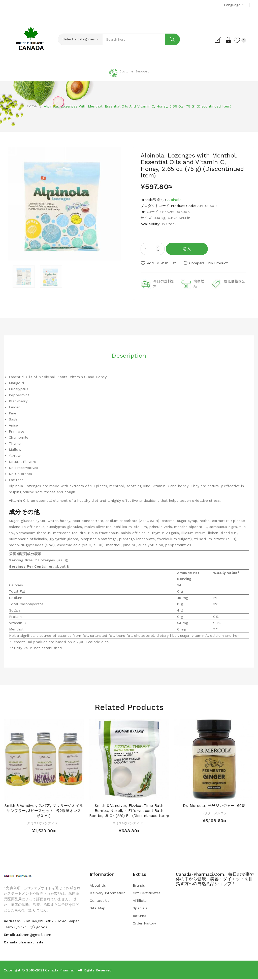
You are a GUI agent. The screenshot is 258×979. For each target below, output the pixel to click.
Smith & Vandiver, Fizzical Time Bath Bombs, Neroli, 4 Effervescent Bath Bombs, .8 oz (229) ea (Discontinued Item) (129, 810)
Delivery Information (107, 893)
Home (32, 106)
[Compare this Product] (53, 794)
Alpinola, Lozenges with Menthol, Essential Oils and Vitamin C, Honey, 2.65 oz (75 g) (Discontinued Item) (137, 106)
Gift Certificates (147, 893)
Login (228, 40)
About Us (98, 885)
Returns (139, 916)
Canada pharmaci (60, 970)
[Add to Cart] (34, 794)
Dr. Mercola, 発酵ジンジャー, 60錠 (214, 805)
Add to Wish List (161, 263)
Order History (144, 923)
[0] (237, 40)
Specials (140, 908)
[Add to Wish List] (44, 794)
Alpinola (174, 200)
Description (129, 355)
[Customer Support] (129, 75)
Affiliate (140, 900)
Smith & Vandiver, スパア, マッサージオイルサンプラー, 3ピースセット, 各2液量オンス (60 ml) (44, 810)
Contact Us (99, 900)
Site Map (97, 908)
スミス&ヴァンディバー (43, 823)
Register (220, 40)
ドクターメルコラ (214, 813)
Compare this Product (208, 263)
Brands (139, 885)
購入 (187, 248)
